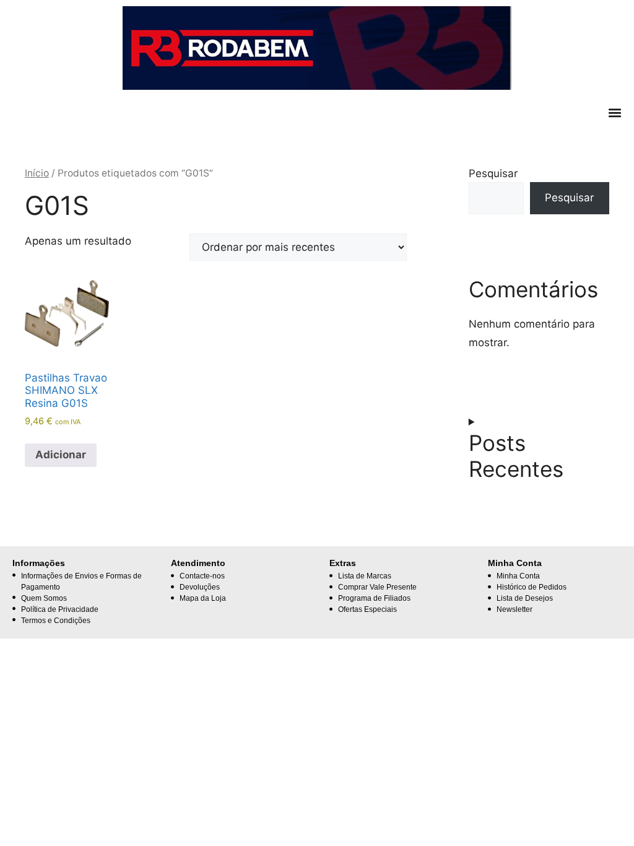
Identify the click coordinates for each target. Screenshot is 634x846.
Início (37, 173)
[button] (614, 112)
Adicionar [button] (60, 454)
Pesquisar (493, 173)
